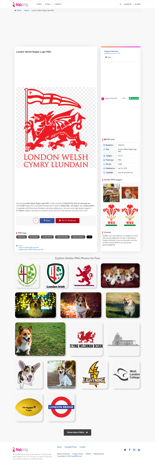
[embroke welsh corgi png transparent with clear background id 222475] (29, 374)
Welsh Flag (21, 237)
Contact (58, 4)
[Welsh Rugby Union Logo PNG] (130, 215)
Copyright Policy (70, 447)
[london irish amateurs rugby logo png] (27, 275)
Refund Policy (99, 454)
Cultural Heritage (62, 237)
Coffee (109, 57)
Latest (39, 4)
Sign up (128, 4)
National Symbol (78, 237)
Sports (26, 10)
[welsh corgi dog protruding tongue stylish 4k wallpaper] (61, 374)
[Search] (120, 4)
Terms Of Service (63, 454)
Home (18, 10)
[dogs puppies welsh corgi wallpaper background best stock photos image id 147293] (120, 275)
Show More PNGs (76, 432)
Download (135, 98)
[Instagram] (134, 450)
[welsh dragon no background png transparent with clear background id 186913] (86, 339)
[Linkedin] (139, 450)
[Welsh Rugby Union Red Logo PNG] (111, 215)
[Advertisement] (77, 31)
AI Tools (47, 4)
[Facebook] (129, 450)
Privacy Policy (78, 454)
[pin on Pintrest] (36, 266)
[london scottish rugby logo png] (84, 275)
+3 (89, 237)
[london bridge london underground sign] (61, 407)
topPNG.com (77, 456)
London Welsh (47, 237)
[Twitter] (125, 450)
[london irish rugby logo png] (56, 275)
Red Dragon (34, 237)
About (59, 447)
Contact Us (111, 245)
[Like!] (36, 220)
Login (138, 4)
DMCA (88, 454)
